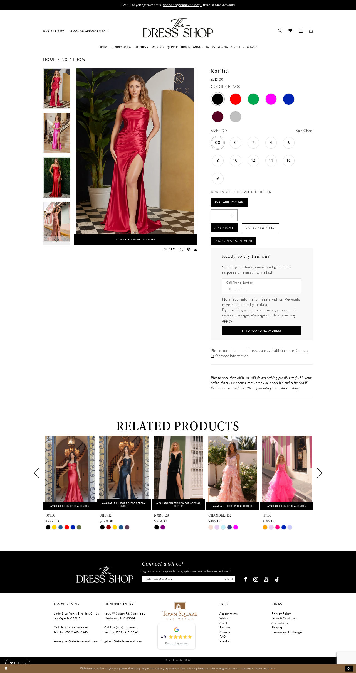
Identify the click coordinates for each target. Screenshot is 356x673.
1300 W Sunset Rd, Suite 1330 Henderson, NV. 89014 (125, 616)
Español (224, 641)
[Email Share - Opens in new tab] (195, 249)
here (272, 668)
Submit (228, 579)
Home (49, 60)
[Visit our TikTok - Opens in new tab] (277, 579)
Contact (225, 632)
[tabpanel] (56, 90)
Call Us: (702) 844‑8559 (71, 627)
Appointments (228, 613)
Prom (79, 60)
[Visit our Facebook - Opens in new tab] (245, 579)
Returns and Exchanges (286, 632)
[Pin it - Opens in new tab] (188, 249)
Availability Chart (229, 202)
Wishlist (224, 618)
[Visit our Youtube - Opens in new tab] (266, 579)
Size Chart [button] (304, 130)
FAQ (222, 636)
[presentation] (70, 473)
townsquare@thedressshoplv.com (76, 641)
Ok (349, 668)
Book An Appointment (233, 241)
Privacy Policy (281, 613)
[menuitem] (53, 30)
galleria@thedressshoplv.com (123, 641)
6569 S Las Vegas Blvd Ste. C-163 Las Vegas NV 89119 (76, 616)
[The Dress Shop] (105, 574)
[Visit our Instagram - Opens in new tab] (255, 579)
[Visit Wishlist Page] (290, 30)
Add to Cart (224, 227)
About (223, 623)
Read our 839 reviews (176, 643)
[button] (300, 30)
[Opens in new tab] (179, 610)
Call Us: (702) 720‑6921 (121, 627)
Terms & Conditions (284, 618)
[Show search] (280, 30)
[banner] (178, 27)
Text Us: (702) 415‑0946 (71, 632)
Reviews (224, 627)
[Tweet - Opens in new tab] (181, 249)
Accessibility (279, 623)
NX (64, 60)
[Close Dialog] (6, 668)
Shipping (277, 627)
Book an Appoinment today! (182, 5)
